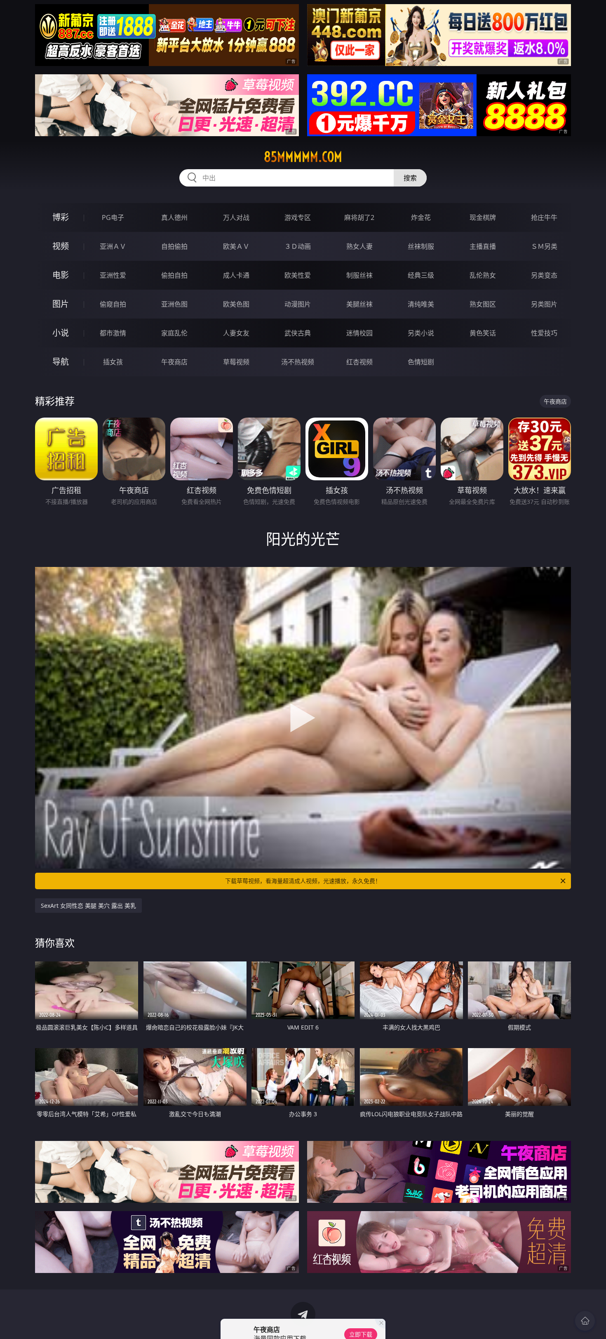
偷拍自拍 (174, 275)
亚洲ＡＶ (113, 246)
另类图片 (544, 304)
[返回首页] (585, 1321)
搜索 (410, 177)
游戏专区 (297, 217)
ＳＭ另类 (544, 246)
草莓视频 (236, 361)
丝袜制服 (421, 246)
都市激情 (113, 333)
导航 (60, 361)
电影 (60, 275)
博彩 (60, 217)
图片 (60, 303)
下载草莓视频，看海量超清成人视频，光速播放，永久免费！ (303, 881)
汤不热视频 (297, 361)
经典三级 (421, 275)
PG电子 (113, 217)
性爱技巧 (544, 333)
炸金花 (421, 217)
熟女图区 (483, 304)
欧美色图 (236, 304)
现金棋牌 (483, 217)
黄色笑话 (483, 333)
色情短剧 (421, 361)
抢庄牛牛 (544, 217)
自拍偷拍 (174, 246)
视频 (60, 246)
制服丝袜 (359, 275)
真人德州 (174, 217)
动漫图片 (297, 304)
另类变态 (544, 275)
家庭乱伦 (174, 333)
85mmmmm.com (303, 157)
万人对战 (236, 217)
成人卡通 (236, 275)
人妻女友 (236, 333)
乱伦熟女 (483, 275)
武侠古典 (297, 333)
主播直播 (483, 246)
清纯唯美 (421, 304)
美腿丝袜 (359, 304)
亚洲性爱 (113, 275)
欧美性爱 (297, 275)
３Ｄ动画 (297, 246)
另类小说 (421, 333)
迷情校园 (359, 333)
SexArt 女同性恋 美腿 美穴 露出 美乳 (88, 905)
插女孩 (113, 361)
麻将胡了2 (359, 217)
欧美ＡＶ (236, 246)
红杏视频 (359, 361)
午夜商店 (174, 361)
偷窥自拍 (113, 304)
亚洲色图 (174, 304)
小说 (60, 332)
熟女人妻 (359, 246)
